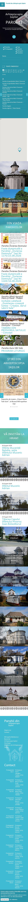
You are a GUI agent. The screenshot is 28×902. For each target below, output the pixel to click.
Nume (4, 56)
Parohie (7, 47)
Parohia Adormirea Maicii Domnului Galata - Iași (12, 95)
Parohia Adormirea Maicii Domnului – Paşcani (12, 103)
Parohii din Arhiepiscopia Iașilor (16, 3)
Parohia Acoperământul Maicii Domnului (13, 81)
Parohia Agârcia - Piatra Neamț (11, 108)
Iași (18, 47)
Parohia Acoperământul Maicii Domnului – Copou (13, 84)
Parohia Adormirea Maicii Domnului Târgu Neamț (12, 99)
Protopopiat (8, 49)
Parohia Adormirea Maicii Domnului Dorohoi (12, 91)
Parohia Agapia (6, 106)
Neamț (19, 49)
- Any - (10, 66)
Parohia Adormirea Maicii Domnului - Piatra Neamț (12, 88)
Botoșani (20, 51)
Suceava (20, 53)
